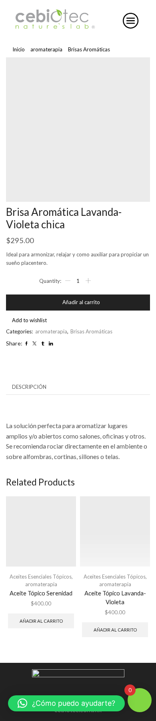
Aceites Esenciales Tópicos (41, 576)
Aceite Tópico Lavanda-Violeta (115, 597)
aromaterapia (46, 49)
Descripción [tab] (29, 387)
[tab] (29, 387)
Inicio (18, 49)
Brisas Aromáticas (89, 49)
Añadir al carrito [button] (41, 621)
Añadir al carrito (81, 302)
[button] (66, 703)
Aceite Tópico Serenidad (41, 593)
